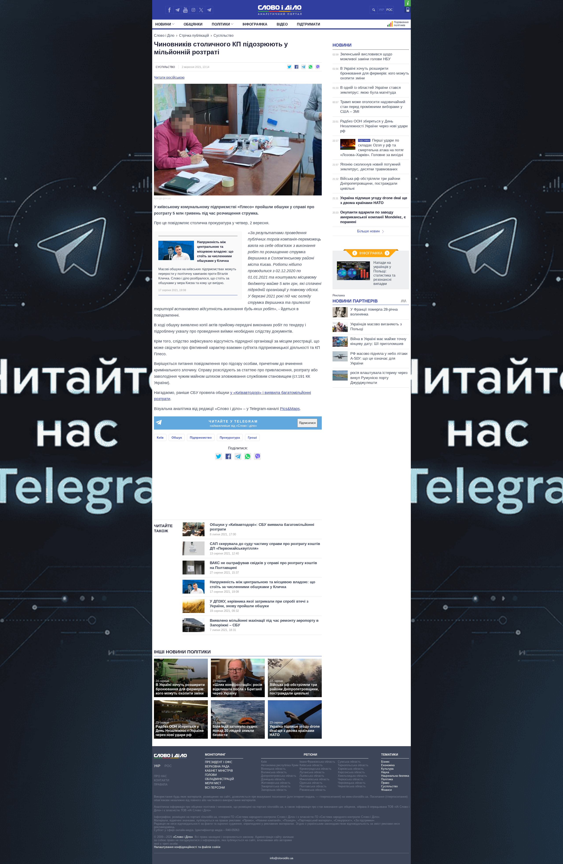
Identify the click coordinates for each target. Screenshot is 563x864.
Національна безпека (395, 775)
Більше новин (368, 231)
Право (385, 782)
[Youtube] (185, 10)
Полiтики (221, 24)
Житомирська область (276, 782)
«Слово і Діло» (183, 836)
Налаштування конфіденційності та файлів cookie (187, 847)
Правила (161, 784)
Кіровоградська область (315, 768)
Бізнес (385, 761)
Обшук (177, 437)
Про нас (160, 776)
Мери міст (213, 783)
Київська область (311, 765)
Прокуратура (230, 437)
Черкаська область (350, 779)
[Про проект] (407, 3)
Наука (385, 772)
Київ (160, 437)
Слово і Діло (164, 35)
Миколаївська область (314, 779)
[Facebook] (169, 10)
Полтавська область (313, 786)
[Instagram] (193, 10)
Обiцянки (193, 24)
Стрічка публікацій (194, 35)
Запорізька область (274, 789)
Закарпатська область (276, 786)
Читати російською (169, 77)
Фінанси (386, 789)
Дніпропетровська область (278, 775)
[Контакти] (407, 9)
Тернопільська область (353, 765)
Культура (387, 768)
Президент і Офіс (218, 762)
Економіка (388, 765)
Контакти (161, 780)
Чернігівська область (352, 786)
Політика (387, 779)
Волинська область (274, 772)
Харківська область (351, 768)
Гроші (252, 437)
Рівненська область (313, 789)
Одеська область (311, 782)
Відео (282, 24)
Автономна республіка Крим (279, 765)
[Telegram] (177, 10)
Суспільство (224, 35)
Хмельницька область (352, 775)
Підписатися (307, 423)
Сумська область (349, 761)
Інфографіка (255, 24)
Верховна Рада (217, 766)
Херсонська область (351, 772)
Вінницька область (273, 768)
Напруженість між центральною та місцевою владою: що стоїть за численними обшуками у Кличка (215, 251)
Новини (163, 24)
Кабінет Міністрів (219, 770)
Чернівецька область (352, 782)
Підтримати (308, 24)
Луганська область (312, 772)
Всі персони (215, 787)
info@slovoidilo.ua (281, 858)
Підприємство (201, 437)
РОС (389, 9)
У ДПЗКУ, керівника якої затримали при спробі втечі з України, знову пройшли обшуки (259, 606)
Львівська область (312, 775)
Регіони (310, 754)
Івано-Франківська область (317, 761)
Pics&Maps (290, 408)
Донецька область (273, 779)
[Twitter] (201, 10)
